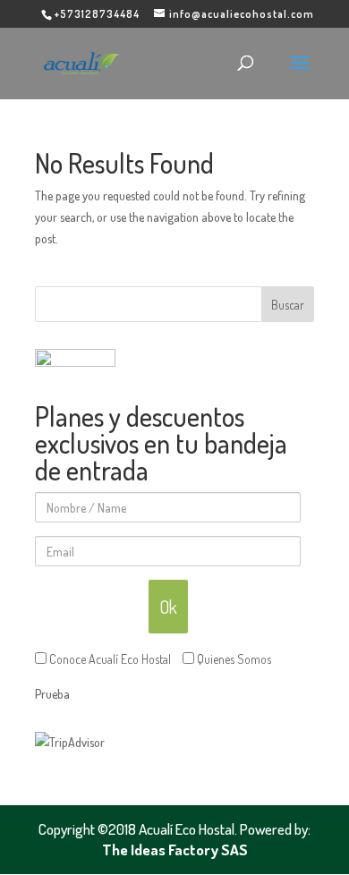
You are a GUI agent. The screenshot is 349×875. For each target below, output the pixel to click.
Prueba (52, 693)
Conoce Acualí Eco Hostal (109, 659)
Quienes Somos (232, 659)
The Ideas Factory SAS (175, 849)
